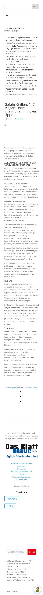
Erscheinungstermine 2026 (21, 471)
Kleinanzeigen (21, 480)
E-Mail (10, 506)
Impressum (21, 466)
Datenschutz (21, 469)
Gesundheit (19, 119)
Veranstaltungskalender (21, 477)
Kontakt (21, 474)
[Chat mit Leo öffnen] (37, 589)
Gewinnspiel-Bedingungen (21, 463)
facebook (12, 498)
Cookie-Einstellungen (22, 486)
